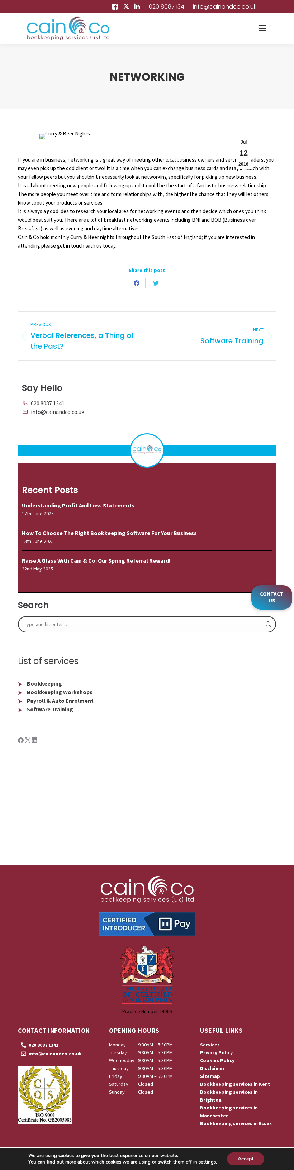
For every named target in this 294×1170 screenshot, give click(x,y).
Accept (245, 1158)
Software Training (50, 709)
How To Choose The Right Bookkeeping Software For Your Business (109, 532)
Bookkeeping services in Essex (236, 1123)
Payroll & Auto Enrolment (60, 700)
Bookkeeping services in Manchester (229, 1111)
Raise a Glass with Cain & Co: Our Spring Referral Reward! (96, 560)
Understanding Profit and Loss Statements (78, 505)
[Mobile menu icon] (262, 28)
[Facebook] (21, 741)
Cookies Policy (217, 1060)
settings (207, 1162)
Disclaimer (212, 1068)
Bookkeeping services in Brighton (229, 1096)
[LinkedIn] (34, 741)
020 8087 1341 (167, 7)
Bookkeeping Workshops (60, 692)
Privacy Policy (216, 1052)
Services (210, 1044)
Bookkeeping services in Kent (235, 1084)
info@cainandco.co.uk (224, 7)
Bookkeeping (44, 683)
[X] (28, 741)
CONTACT (272, 597)
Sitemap (210, 1076)
